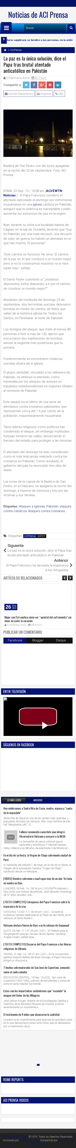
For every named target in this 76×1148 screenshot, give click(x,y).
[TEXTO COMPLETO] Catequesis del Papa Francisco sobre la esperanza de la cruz (36, 904)
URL (61, 94)
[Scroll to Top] (69, 1141)
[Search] (71, 28)
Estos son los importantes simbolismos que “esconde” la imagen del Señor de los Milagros (34, 993)
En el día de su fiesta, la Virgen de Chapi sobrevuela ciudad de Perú (37, 857)
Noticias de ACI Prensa (38, 14)
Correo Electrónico (20, 94)
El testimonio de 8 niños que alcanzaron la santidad (31, 1014)
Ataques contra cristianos (46, 511)
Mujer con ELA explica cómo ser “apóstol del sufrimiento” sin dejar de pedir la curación (37, 619)
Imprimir (46, 94)
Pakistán (52, 506)
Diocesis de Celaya (29, 1140)
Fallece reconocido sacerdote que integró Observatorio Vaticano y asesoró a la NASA (42, 834)
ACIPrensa (30, 536)
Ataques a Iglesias (32, 506)
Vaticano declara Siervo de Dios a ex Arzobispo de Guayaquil (36, 925)
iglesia (37, 204)
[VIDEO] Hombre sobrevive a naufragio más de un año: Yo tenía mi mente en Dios (37, 880)
